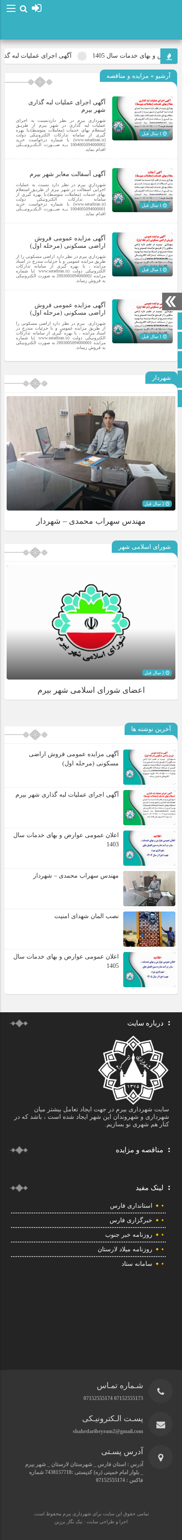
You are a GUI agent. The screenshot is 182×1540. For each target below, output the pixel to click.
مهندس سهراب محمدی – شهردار (91, 521)
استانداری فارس (131, 1205)
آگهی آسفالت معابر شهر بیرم (68, 174)
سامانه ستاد (136, 1264)
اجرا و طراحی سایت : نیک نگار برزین (91, 1521)
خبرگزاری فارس (131, 1220)
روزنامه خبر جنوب (128, 1234)
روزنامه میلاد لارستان (125, 1249)
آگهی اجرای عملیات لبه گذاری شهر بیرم (67, 794)
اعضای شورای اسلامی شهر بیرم (91, 690)
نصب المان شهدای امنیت (86, 916)
